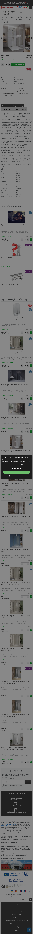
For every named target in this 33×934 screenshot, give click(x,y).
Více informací (22, 464)
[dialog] (16, 467)
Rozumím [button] (16, 472)
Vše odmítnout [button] (16, 468)
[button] (16, 476)
